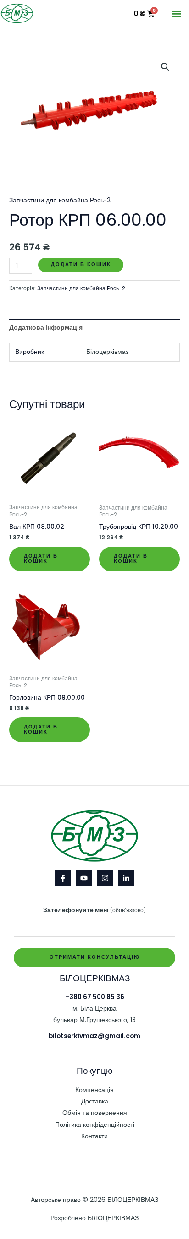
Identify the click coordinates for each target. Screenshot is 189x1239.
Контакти (94, 1136)
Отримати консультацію (95, 957)
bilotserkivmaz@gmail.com (94, 1036)
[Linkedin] (126, 878)
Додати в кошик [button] (41, 559)
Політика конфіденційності (94, 1124)
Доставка (94, 1101)
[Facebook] (63, 878)
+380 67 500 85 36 (94, 997)
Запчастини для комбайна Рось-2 (60, 200)
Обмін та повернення (94, 1113)
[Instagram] (105, 878)
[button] (176, 13)
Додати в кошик (81, 264)
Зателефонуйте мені (94, 910)
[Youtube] (84, 878)
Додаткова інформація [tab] (46, 327)
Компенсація (94, 1090)
